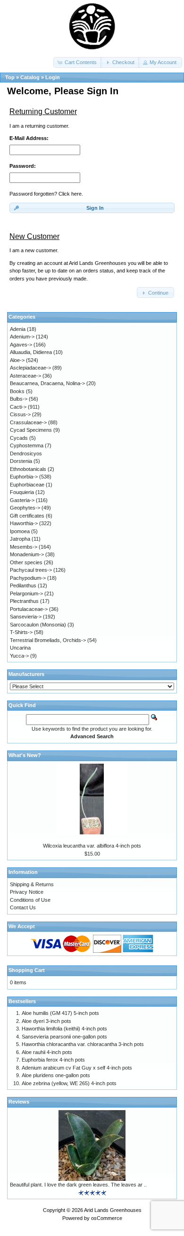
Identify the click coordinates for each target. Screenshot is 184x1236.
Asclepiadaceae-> (30, 368)
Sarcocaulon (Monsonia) (38, 624)
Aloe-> (17, 360)
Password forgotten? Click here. (46, 194)
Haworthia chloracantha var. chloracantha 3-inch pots (83, 1044)
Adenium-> (22, 336)
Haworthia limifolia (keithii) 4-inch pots (64, 1028)
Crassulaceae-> (28, 422)
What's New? (24, 755)
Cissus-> (20, 414)
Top (10, 77)
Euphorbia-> (24, 476)
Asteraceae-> (25, 376)
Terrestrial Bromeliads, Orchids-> (48, 640)
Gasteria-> (22, 500)
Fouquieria (22, 492)
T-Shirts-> (21, 632)
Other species (26, 562)
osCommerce (106, 1218)
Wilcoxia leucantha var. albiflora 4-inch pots (92, 846)
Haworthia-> (24, 523)
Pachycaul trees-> (31, 570)
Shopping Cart (26, 970)
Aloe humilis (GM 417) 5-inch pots (60, 1013)
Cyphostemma (26, 445)
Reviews (18, 1101)
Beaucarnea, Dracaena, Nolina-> (47, 383)
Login (52, 77)
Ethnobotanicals (28, 469)
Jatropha (20, 539)
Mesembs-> (23, 547)
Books (17, 391)
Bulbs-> (18, 399)
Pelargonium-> (26, 593)
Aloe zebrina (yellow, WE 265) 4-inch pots (69, 1083)
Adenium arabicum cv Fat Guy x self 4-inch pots (77, 1068)
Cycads (19, 438)
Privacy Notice (26, 892)
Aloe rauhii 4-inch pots (47, 1052)
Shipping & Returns (32, 884)
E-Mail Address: (29, 138)
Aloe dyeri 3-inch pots (46, 1021)
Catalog (30, 77)
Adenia (17, 329)
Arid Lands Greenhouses (113, 1210)
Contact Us (23, 907)
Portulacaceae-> (29, 609)
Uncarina (20, 648)
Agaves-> (21, 344)
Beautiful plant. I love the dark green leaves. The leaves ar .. (78, 1184)
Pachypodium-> (28, 578)
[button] (77, 62)
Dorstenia (21, 461)
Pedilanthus (23, 585)
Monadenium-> (27, 554)
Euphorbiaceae (27, 484)
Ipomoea (20, 531)
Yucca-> (19, 656)
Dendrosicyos (26, 453)
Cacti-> (18, 407)
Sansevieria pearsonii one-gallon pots (64, 1036)
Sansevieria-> (26, 616)
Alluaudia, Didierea (31, 352)
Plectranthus (24, 601)
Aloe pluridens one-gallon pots (56, 1075)
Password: (22, 166)
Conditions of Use (30, 900)
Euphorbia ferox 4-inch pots (53, 1060)
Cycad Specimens (31, 430)
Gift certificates (27, 516)
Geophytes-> (25, 508)
